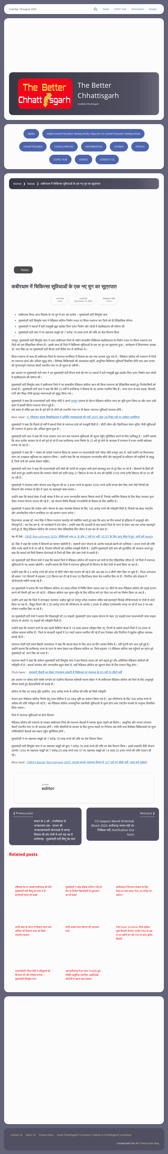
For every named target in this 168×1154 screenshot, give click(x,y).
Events (83, 159)
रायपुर (74, 401)
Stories (119, 146)
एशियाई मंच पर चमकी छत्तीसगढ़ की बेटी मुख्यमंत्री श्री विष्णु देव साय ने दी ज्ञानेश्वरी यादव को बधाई (33, 891)
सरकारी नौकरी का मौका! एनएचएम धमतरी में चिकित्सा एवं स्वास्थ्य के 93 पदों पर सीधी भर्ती (75, 672)
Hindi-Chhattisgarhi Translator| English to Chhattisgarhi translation (93, 133)
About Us (31, 1134)
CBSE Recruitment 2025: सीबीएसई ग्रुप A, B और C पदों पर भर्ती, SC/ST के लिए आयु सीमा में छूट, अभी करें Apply (89, 536)
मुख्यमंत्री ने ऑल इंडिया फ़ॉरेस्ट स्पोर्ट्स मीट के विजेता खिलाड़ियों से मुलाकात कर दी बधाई (83, 891)
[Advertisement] (84, 43)
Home (17, 184)
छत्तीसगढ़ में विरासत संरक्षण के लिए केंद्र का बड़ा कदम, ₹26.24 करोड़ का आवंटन (134, 891)
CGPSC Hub (120, 9)
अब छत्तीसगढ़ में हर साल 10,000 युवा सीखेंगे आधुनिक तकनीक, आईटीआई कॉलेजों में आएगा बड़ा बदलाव (83, 975)
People (153, 9)
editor (60, 301)
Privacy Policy (46, 1134)
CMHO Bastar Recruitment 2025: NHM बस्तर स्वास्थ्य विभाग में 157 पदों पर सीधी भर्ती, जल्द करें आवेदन (87, 762)
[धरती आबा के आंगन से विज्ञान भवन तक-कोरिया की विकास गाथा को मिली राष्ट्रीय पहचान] (34, 913)
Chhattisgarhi (33, 146)
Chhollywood (63, 146)
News (106, 9)
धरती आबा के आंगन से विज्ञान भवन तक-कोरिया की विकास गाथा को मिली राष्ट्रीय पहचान (33, 931)
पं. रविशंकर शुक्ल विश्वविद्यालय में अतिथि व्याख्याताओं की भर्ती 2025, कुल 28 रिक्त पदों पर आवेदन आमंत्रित (83, 417)
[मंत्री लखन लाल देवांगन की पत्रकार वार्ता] (84, 913)
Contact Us (107, 159)
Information (137, 9)
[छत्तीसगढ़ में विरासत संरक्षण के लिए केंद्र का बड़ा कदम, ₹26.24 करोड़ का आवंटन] (135, 873)
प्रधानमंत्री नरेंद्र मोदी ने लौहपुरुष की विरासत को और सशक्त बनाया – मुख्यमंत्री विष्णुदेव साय (32, 975)
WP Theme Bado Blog (147, 1143)
